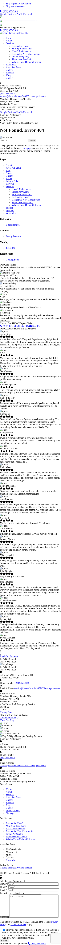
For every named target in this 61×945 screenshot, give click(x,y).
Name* (3, 884)
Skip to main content (15, 6)
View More (11, 860)
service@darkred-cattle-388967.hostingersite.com (23, 96)
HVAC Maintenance (21, 189)
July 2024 (10, 248)
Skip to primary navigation (18, 3)
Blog (8, 170)
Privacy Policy (13, 181)
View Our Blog (7, 720)
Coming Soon (12, 259)
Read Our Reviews (9, 656)
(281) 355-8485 (10, 11)
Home (9, 178)
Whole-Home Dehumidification (26, 205)
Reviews (10, 183)
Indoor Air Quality (20, 191)
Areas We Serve (13, 168)
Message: (4, 917)
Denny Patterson (13, 236)
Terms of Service (18, 924)
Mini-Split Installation (22, 194)
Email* (3, 890)
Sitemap (9, 207)
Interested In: (6, 893)
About (9, 165)
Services (10, 186)
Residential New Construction (26, 199)
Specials (10, 210)
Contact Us (23, 326)
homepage (27, 148)
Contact (9, 173)
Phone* (3, 887)
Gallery (9, 175)
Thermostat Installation (22, 202)
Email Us (36, 326)
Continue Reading (9, 717)
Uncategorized (13, 224)
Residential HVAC (20, 197)
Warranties (11, 213)
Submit (4, 941)
